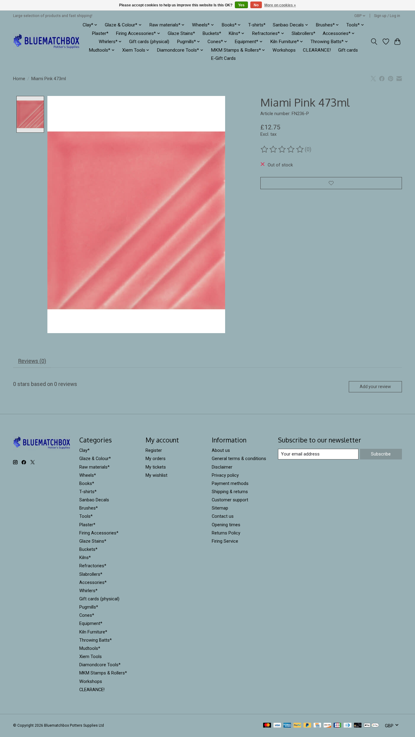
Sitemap (220, 508)
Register (154, 450)
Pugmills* (88, 607)
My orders (156, 458)
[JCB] (337, 725)
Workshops (284, 50)
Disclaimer (222, 467)
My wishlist (156, 475)
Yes (241, 5)
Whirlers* (88, 590)
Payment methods (230, 483)
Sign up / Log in (387, 16)
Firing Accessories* (98, 533)
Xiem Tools (90, 656)
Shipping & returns (230, 491)
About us (221, 450)
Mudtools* (89, 648)
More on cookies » (280, 5)
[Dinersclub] (348, 725)
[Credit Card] (317, 725)
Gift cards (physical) (149, 41)
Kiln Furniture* (93, 632)
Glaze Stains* (181, 33)
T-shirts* (257, 25)
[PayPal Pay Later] (307, 725)
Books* (86, 483)
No (256, 5)
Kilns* (85, 557)
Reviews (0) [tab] (32, 361)
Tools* (86, 516)
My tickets (156, 467)
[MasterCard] (267, 725)
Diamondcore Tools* (100, 664)
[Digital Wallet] (371, 725)
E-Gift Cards (223, 58)
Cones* (86, 615)
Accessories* (93, 582)
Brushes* (88, 508)
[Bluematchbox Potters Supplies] (46, 41)
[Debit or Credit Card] (358, 725)
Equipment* (90, 623)
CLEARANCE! (317, 50)
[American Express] (287, 725)
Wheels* (87, 475)
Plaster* (100, 33)
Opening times (226, 524)
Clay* (84, 450)
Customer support (230, 500)
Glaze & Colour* (95, 458)
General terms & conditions (239, 458)
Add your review (375, 386)
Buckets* (211, 33)
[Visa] (277, 725)
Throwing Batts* (95, 640)
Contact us (223, 516)
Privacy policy (225, 475)
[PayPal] (297, 725)
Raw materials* (94, 467)
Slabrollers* (303, 33)
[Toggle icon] (374, 41)
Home (19, 78)
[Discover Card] (327, 725)
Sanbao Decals (94, 500)
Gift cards (348, 50)
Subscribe (381, 454)
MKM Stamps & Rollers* (103, 673)
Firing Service (225, 541)
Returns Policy (226, 533)
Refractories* (92, 565)
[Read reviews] (282, 149)
